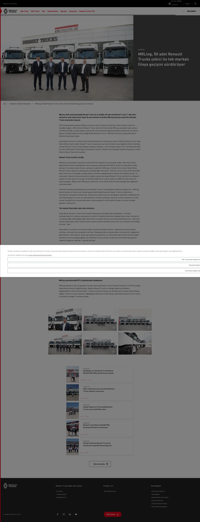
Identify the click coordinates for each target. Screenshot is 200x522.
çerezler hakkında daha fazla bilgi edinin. (40, 255)
